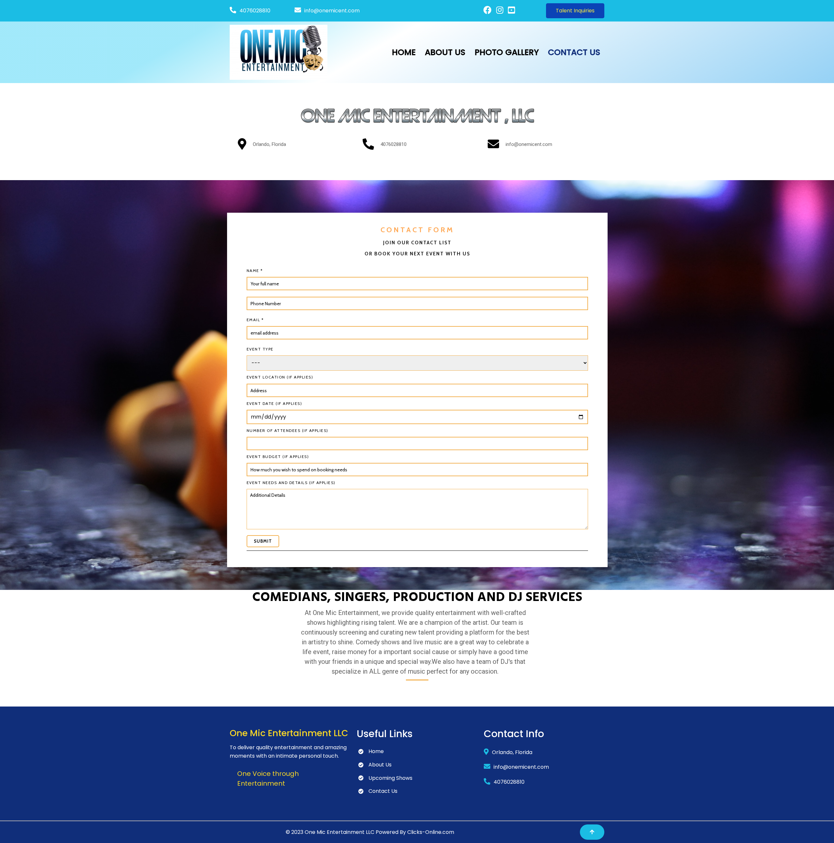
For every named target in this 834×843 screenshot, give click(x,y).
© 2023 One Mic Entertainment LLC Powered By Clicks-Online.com (370, 832)
